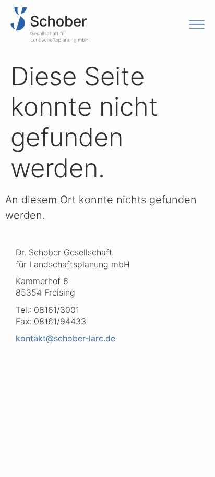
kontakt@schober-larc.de (65, 338)
